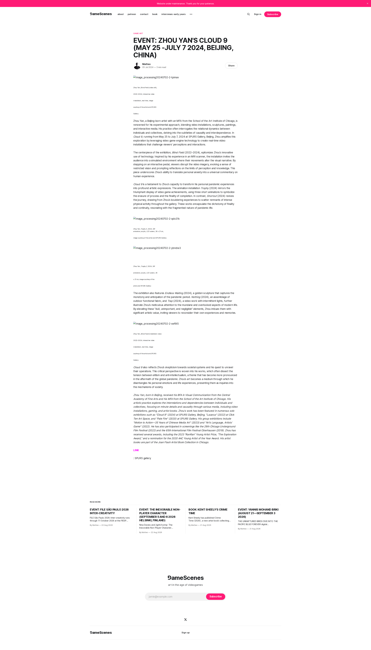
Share (231, 65)
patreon (132, 14)
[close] (367, 3)
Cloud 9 (137, 136)
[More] (191, 14)
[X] (185, 619)
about (121, 14)
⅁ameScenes (101, 14)
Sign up (186, 632)
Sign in (257, 14)
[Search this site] (248, 14)
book (154, 14)
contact (144, 14)
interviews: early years (173, 14)
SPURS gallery (143, 458)
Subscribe (272, 14)
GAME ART (138, 33)
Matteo (146, 64)
